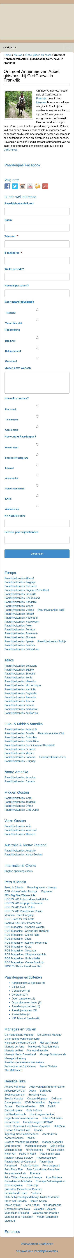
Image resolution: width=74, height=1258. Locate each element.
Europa (10, 573)
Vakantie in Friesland (16, 1212)
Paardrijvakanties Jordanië (20, 801)
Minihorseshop (13, 1149)
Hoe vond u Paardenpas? (20, 436)
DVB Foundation (35, 1102)
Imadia (38, 1130)
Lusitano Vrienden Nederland (21, 1141)
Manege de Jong (14, 1046)
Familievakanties (26, 1106)
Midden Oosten (16, 792)
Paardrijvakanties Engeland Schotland (26, 590)
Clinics (16, 986)
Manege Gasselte (37, 1050)
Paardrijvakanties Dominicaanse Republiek (29, 745)
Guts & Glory (34, 1110)
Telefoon (11, 236)
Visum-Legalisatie (47, 1216)
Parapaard (10, 1165)
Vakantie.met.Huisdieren (18, 1216)
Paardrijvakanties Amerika (19, 777)
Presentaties (19, 1014)
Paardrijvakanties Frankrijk (20, 593)
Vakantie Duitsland (45, 1208)
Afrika (9, 660)
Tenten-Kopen (39, 1200)
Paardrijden (46, 1161)
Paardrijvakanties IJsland (19, 609)
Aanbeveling (12, 509)
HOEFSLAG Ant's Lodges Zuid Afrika (26, 899)
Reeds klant (11, 447)
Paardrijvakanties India (17, 826)
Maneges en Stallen (20, 1029)
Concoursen (19, 990)
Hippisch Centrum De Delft (20, 1042)
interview (41, 102)
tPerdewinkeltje (52, 1204)
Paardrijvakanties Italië (51, 609)
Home (7, 54)
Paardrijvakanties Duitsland (20, 586)
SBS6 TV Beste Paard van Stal (22, 966)
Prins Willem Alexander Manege (23, 1177)
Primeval (35, 1173)
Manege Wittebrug (15, 1058)
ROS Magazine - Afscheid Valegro (24, 926)
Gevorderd (11, 361)
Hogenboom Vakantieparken (21, 1118)
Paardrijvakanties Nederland (21, 617)
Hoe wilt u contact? (16, 398)
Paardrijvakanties (22, 1010)
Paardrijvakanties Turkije (52, 641)
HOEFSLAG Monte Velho (19, 907)
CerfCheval (10, 149)
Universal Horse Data (17, 1208)
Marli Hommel (12, 1145)
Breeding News (37, 1094)
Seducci (36, 1193)
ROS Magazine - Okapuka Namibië (25, 954)
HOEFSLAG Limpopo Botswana (23, 903)
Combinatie (11, 430)
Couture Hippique (37, 1098)
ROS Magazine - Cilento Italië (21, 934)
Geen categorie (21, 998)
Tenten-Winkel (12, 1204)
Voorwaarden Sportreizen (37, 1243)
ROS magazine (13, 1185)
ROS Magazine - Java (17, 938)
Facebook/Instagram (16, 457)
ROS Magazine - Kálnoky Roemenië (25, 942)
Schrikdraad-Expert (15, 1193)
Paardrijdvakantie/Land (18, 203)
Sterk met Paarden (15, 1200)
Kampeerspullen (14, 1137)
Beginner (10, 340)
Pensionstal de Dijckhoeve (20, 1066)
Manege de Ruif (13, 1050)
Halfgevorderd (13, 351)
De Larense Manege (49, 1034)
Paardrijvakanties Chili (51, 733)
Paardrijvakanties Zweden (19, 645)
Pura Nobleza (54, 1177)
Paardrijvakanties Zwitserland (21, 649)
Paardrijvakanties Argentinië (20, 729)
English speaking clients (18, 870)
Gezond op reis (13, 1110)
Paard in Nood (27, 1153)
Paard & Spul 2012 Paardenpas (22, 922)
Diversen (17, 994)
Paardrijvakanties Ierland (18, 605)
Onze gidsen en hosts (38, 54)
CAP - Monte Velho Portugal (20, 891)
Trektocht (10, 313)
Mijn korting (57, 1145)
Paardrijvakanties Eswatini (19, 673)
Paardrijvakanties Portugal (19, 629)
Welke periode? (14, 269)
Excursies (12, 1232)
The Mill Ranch (13, 1070)
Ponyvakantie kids (15, 1173)
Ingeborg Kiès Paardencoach (21, 1133)
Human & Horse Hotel (17, 1130)
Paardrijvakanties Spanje (19, 641)
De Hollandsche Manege (18, 1034)
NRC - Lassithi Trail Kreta (19, 918)
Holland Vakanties (52, 1118)
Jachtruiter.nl (49, 1133)
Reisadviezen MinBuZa (18, 1181)
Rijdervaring (12, 329)
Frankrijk (41, 98)
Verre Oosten (15, 821)
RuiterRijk (32, 1185)
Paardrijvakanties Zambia (19, 705)
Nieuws (18, 54)
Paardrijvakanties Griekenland (22, 597)
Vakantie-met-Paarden (46, 1212)
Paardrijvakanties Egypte (19, 669)
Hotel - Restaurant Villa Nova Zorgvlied (27, 1126)
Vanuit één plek (13, 323)
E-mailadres (13, 252)
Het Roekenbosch (15, 1114)
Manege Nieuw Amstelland (20, 1054)
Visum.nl (9, 1220)
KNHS (8, 499)
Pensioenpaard (51, 1165)
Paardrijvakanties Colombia (20, 737)
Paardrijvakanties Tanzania (20, 697)
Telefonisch (11, 419)
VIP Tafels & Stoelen (24, 1018)
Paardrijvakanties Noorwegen (21, 621)
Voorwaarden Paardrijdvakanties (37, 1251)
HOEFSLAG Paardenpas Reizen (23, 911)
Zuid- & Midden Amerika (23, 724)
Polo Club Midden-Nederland (43, 1169)
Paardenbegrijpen (47, 1157)
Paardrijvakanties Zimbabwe (21, 709)
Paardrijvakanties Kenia (18, 677)
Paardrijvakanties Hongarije (20, 601)
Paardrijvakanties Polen (18, 625)
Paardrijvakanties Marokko (20, 681)
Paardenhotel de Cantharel (20, 1161)
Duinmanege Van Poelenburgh (22, 1038)
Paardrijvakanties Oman (18, 805)
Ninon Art (9, 1153)
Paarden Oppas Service (18, 1157)
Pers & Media (15, 882)
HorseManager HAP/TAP (38, 1122)
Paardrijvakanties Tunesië (19, 701)
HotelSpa (59, 1126)
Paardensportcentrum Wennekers (24, 1062)
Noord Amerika (16, 772)
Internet (9, 468)
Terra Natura (32, 1204)
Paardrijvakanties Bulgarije (20, 582)
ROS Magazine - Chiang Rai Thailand (26, 930)
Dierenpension (12, 1102)
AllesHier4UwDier (14, 1090)
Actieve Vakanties (15, 1086)
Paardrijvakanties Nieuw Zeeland (23, 854)
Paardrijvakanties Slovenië (20, 637)
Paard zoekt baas (50, 1153)
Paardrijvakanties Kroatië (19, 613)
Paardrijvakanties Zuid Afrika (21, 712)
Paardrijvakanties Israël (18, 797)
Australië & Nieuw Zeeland (25, 845)
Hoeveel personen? (16, 285)
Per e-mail (11, 409)
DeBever (56, 1098)
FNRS (51, 1106)
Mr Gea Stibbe (55, 1149)
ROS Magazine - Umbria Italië (22, 958)
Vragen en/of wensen (17, 367)
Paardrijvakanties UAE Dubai (21, 809)
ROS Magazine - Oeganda (20, 950)
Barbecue (45, 1090)
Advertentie (11, 478)
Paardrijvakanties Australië (20, 850)
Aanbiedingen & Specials (26, 982)
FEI (42, 1106)
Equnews (46, 891)
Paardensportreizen (23, 1006)
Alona (32, 1090)
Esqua (8, 1106)
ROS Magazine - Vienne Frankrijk (24, 962)
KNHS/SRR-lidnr (14, 515)
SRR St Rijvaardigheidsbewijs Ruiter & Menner (31, 1197)
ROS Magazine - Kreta (17, 946)
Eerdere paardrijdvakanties (21, 532)
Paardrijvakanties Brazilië (19, 733)
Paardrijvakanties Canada (19, 781)
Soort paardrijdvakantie (19, 301)
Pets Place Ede (13, 1169)
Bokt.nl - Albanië (13, 887)
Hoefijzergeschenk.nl (42, 1114)
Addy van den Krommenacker (47, 1086)
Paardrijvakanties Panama (19, 757)
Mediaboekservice (36, 1145)
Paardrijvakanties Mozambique (22, 685)
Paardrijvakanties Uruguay (20, 760)
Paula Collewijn (29, 1165)
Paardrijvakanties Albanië (19, 578)
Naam (8, 219)
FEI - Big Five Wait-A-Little (19, 895)
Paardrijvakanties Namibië (19, 689)
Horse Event (11, 1122)
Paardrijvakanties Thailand (19, 834)
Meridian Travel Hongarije (19, 915)
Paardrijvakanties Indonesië (20, 830)
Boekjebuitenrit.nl (14, 1094)
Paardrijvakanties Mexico (19, 753)
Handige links (15, 1081)
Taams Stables (48, 1066)
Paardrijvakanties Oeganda (20, 693)
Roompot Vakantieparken (50, 1181)
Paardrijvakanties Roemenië (21, 633)
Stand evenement (14, 488)
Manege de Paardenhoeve (43, 1046)
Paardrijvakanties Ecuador (19, 749)
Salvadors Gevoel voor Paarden (23, 1189)
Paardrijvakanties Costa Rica (21, 741)
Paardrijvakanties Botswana (20, 665)
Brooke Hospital (13, 1098)
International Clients (20, 865)
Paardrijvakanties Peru (52, 757)
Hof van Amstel (49, 1042)
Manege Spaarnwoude (53, 1054)
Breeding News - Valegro (41, 887)
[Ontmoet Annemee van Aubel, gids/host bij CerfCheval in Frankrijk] (18, 104)
